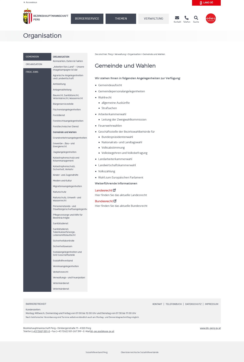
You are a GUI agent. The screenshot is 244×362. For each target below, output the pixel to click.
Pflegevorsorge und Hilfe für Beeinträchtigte (67, 216)
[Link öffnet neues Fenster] (211, 16)
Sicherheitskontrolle (63, 241)
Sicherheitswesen (62, 246)
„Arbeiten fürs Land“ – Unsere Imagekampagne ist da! (68, 68)
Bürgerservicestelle (63, 104)
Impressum (211, 304)
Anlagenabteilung (62, 90)
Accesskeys (31, 2)
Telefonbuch (174, 304)
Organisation (61, 57)
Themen (121, 18)
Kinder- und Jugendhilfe (65, 175)
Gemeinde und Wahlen (65, 132)
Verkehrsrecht (60, 272)
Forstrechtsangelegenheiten (68, 121)
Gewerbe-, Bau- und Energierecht (64, 145)
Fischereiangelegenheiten (67, 110)
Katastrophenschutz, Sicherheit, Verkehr (64, 168)
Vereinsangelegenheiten (66, 266)
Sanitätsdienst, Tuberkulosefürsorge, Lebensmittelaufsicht (64, 232)
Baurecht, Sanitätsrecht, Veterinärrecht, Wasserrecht (68, 97)
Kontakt (157, 304)
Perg (110, 54)
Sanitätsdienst (60, 223)
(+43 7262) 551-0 (41, 331)
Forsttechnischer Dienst (66, 126)
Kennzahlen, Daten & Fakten (68, 61)
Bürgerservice (87, 18)
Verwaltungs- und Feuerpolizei (69, 278)
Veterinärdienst (61, 283)
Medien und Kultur (62, 181)
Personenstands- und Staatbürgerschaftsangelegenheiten (70, 207)
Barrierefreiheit (36, 304)
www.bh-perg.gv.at (210, 328)
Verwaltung (153, 18)
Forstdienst (59, 115)
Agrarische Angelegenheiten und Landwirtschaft (68, 77)
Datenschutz (193, 304)
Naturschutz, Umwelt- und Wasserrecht (67, 199)
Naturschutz (59, 192)
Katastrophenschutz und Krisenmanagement (66, 159)
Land (208, 2)
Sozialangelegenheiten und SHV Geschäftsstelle (67, 253)
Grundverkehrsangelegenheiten (70, 138)
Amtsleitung (59, 84)
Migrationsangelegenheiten (67, 186)
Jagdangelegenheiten (64, 152)
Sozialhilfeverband (63, 261)
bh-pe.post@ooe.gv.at (102, 331)
